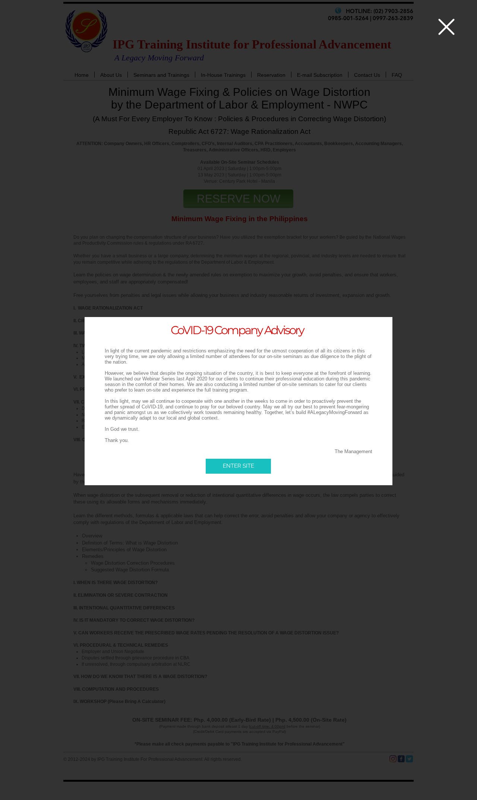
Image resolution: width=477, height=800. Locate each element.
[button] (446, 27)
